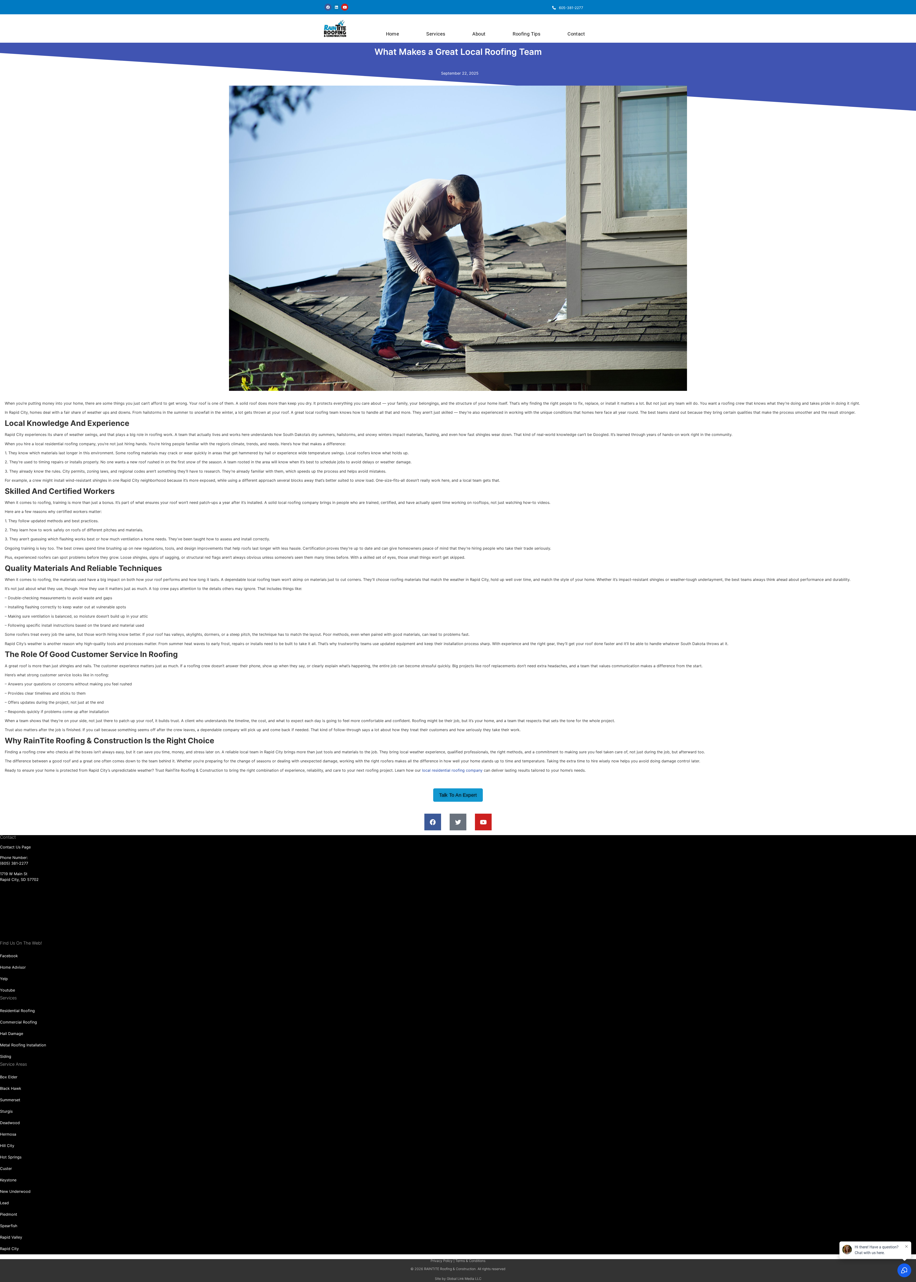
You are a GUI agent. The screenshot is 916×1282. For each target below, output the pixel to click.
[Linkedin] (336, 7)
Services (435, 34)
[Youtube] (344, 7)
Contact (576, 34)
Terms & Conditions (470, 1261)
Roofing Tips (526, 34)
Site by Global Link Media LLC (458, 1279)
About (478, 34)
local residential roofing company (452, 770)
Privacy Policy (442, 1261)
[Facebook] (328, 7)
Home (392, 34)
